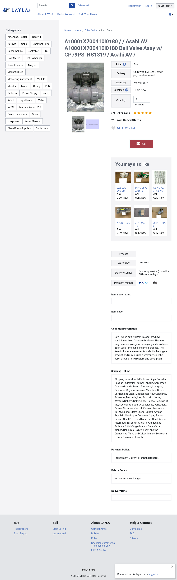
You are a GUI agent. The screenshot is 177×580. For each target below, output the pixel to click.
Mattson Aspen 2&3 (30, 107)
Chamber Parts (41, 44)
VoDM (11, 107)
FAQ (132, 533)
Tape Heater (26, 100)
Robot (11, 100)
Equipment (14, 121)
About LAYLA (45, 14)
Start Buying (20, 533)
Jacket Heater (15, 65)
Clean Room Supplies (19, 128)
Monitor (12, 86)
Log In (149, 5)
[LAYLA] (16, 10)
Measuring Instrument (20, 79)
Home (67, 30)
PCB (47, 86)
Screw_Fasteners (17, 114)
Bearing (36, 36)
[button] (88, 564)
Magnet (32, 65)
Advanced (83, 5)
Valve (41, 100)
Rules (94, 538)
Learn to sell (59, 533)
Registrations (21, 528)
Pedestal (12, 93)
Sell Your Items (88, 14)
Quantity (121, 100)
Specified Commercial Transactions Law (103, 544)
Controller (33, 51)
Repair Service (32, 121)
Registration (134, 5)
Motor (24, 86)
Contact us (136, 528)
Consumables (15, 51)
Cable (24, 44)
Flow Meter (14, 58)
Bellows (12, 44)
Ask (143, 144)
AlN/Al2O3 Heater (17, 36)
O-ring (36, 86)
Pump (46, 93)
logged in (154, 574)
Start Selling (59, 528)
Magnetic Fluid (15, 72)
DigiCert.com (88, 570)
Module (41, 79)
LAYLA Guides (98, 550)
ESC (46, 51)
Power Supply (30, 93)
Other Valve (91, 30)
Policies (95, 533)
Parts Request (66, 14)
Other (35, 114)
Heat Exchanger (33, 58)
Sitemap (134, 538)
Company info (99, 528)
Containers (42, 128)
